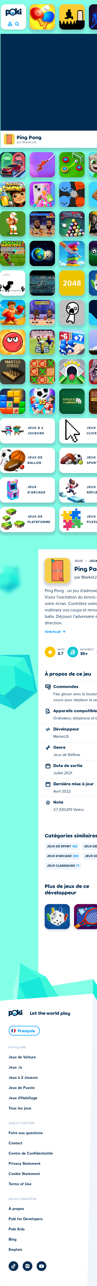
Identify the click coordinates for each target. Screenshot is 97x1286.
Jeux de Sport (62, 846)
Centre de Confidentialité (31, 1153)
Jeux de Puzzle (22, 1088)
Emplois (15, 1250)
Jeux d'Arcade (62, 856)
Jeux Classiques (63, 866)
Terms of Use (20, 1184)
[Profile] (10, 24)
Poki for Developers (26, 1219)
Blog (12, 1239)
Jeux (78, 561)
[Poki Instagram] (27, 1266)
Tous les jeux (20, 1108)
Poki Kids (17, 1229)
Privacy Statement (24, 1164)
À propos (16, 1209)
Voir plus (53, 631)
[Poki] (13, 12)
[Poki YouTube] (41, 1266)
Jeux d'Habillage (23, 1098)
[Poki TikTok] (13, 1266)
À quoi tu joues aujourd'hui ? (16, 24)
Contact (15, 1143)
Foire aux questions (26, 1133)
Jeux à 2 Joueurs (23, 1078)
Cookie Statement (24, 1174)
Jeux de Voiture (22, 1057)
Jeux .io (15, 1067)
